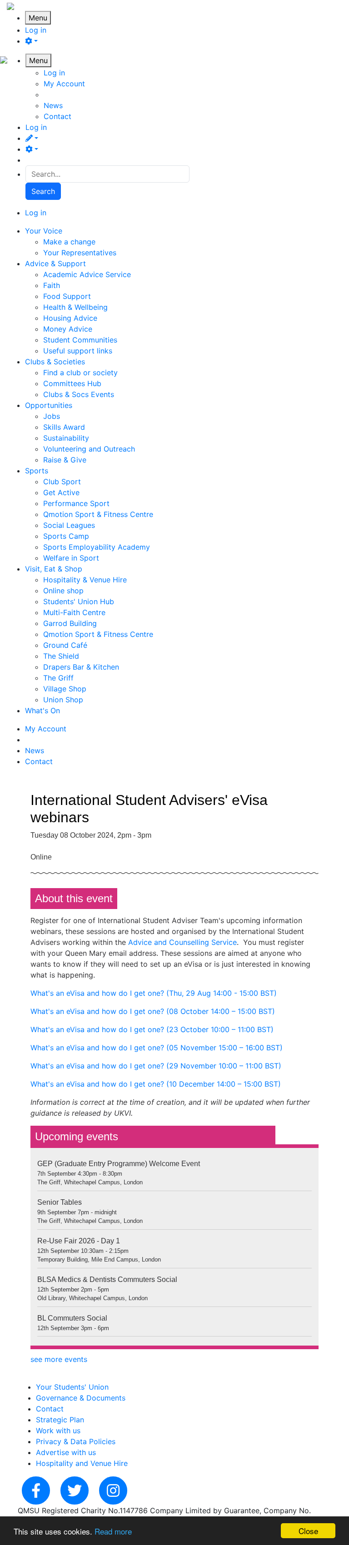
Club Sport (62, 481)
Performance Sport (76, 503)
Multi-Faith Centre (74, 612)
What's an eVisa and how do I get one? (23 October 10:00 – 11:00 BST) (152, 1029)
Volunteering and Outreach (89, 448)
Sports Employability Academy (96, 546)
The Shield (61, 656)
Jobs (51, 416)
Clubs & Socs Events (78, 394)
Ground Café (65, 645)
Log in (35, 30)
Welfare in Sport (71, 557)
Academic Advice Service (87, 274)
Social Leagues (69, 525)
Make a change (69, 241)
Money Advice (67, 328)
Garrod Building (70, 623)
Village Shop (64, 688)
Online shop (63, 590)
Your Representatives (79, 252)
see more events (58, 1359)
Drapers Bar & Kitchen (81, 666)
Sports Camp (66, 536)
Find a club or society (80, 372)
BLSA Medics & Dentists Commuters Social (107, 1279)
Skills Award (64, 427)
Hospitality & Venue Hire (85, 579)
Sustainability (66, 437)
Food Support (67, 296)
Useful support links (77, 350)
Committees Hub (72, 383)
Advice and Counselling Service (182, 942)
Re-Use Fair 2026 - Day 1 (78, 1241)
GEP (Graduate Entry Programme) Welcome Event (118, 1163)
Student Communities (80, 339)
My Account (64, 83)
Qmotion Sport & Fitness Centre (98, 514)
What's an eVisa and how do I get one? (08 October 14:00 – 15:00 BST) (152, 1011)
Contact (57, 116)
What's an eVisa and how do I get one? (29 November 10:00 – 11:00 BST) (155, 1065)
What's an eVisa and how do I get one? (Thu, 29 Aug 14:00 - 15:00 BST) (153, 993)
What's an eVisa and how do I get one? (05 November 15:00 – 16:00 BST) (156, 1047)
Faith (51, 285)
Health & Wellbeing (75, 307)
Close (308, 1530)
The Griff (58, 677)
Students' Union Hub (78, 601)
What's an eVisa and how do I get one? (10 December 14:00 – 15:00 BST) (155, 1083)
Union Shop (63, 699)
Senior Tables (59, 1202)
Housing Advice (70, 318)
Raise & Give (64, 459)
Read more (113, 1531)
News (53, 105)
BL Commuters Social (72, 1318)
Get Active (61, 492)
